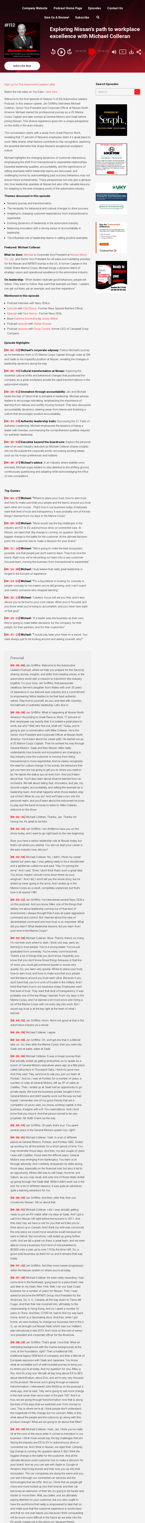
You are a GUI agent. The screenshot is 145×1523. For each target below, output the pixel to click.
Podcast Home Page (68, 8)
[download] (131, 52)
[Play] (61, 52)
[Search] (98, 18)
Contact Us (115, 8)
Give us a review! (56, 17)
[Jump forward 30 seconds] (69, 51)
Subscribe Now (22, 65)
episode (23, 323)
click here (51, 92)
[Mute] (114, 52)
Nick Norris (30, 313)
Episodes (94, 8)
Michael (28, 254)
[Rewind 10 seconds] (53, 51)
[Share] (138, 51)
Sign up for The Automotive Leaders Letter (29, 84)
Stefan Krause (42, 323)
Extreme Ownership (26, 318)
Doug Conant (42, 329)
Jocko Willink (50, 318)
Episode (12, 308)
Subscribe (82, 17)
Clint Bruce (29, 308)
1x (122, 52)
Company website (34, 8)
